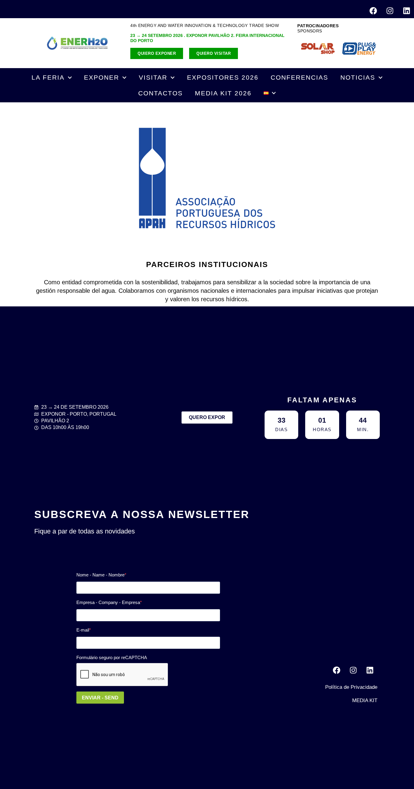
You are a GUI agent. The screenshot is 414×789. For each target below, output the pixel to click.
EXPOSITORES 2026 (223, 77)
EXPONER (101, 77)
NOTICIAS (357, 77)
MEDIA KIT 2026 (223, 93)
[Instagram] (389, 10)
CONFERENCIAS (299, 77)
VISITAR (153, 77)
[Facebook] (373, 10)
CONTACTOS (160, 93)
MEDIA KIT (364, 700)
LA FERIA (48, 77)
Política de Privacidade (351, 687)
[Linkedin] (406, 10)
